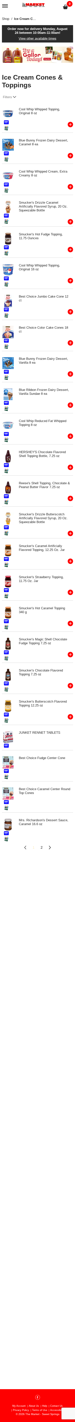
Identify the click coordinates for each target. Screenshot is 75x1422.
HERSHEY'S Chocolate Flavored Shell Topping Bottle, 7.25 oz (42, 454)
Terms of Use (39, 1410)
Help (44, 1405)
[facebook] (37, 1398)
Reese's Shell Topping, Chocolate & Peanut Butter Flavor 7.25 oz (44, 485)
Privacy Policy (21, 1410)
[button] (37, 54)
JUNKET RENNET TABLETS (39, 732)
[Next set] (50, 847)
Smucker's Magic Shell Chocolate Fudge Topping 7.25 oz (43, 641)
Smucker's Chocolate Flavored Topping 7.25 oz (41, 672)
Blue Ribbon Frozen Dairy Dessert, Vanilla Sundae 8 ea (44, 392)
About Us (34, 1405)
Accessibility (57, 1410)
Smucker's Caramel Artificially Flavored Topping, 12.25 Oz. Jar (42, 548)
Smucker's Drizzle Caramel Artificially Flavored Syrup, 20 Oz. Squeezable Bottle (43, 206)
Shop (5, 19)
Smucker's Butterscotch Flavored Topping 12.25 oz (43, 703)
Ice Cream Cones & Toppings (36, 19)
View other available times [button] (37, 38)
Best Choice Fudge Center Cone (42, 758)
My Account (19, 1405)
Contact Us (56, 1405)
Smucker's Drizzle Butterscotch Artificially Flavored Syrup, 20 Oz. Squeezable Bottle (43, 518)
